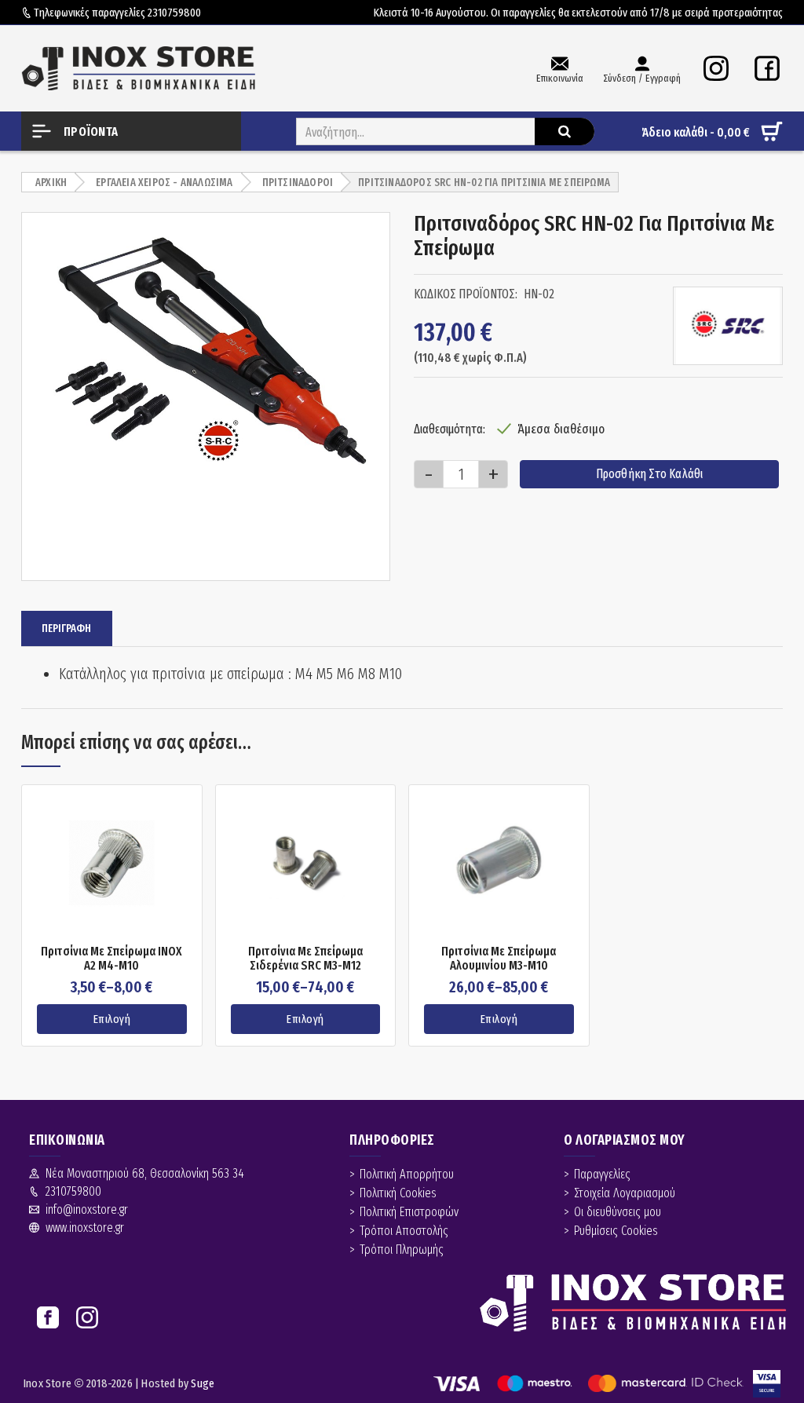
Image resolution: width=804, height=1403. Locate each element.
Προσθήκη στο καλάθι (650, 473)
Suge (202, 1383)
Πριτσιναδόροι (298, 182)
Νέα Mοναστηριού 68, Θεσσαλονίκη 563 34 (145, 1173)
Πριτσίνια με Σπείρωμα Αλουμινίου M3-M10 (498, 958)
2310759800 (174, 12)
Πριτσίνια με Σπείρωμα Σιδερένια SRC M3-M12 (305, 958)
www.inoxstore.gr (85, 1227)
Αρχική (51, 182)
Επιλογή (112, 1019)
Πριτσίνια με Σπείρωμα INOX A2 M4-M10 (111, 958)
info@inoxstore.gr (87, 1209)
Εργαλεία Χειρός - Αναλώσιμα (164, 182)
